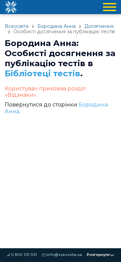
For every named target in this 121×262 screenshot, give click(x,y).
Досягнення (99, 26)
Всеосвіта (17, 26)
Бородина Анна (56, 26)
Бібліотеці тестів (42, 73)
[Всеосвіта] (11, 7)
